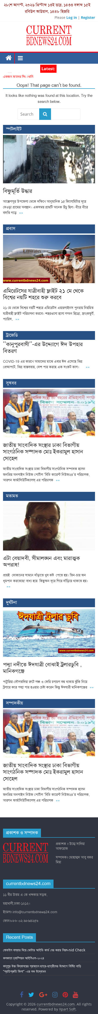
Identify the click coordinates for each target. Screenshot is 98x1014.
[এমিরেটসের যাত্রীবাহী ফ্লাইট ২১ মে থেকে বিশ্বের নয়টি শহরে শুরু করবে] (49, 237)
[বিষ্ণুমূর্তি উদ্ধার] (49, 137)
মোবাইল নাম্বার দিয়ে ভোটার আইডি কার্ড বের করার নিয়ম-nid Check (44, 950)
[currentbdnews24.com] (9, 58)
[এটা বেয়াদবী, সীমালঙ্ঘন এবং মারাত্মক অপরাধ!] (49, 504)
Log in (71, 17)
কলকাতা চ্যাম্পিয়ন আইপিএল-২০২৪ (23, 958)
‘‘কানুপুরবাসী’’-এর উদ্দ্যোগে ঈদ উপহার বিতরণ (43, 347)
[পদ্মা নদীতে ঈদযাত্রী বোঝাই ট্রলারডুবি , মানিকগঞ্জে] (49, 611)
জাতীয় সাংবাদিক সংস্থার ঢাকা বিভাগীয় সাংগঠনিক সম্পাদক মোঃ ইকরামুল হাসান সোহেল (43, 452)
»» (21, 213)
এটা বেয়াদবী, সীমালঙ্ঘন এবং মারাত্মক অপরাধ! (41, 561)
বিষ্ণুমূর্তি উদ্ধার (13, 75)
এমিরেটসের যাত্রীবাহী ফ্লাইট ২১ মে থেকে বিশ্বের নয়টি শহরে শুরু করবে (43, 294)
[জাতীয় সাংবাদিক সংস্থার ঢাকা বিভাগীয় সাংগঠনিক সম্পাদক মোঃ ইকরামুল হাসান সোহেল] (49, 391)
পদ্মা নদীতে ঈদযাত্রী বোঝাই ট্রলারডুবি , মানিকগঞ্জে (42, 667)
